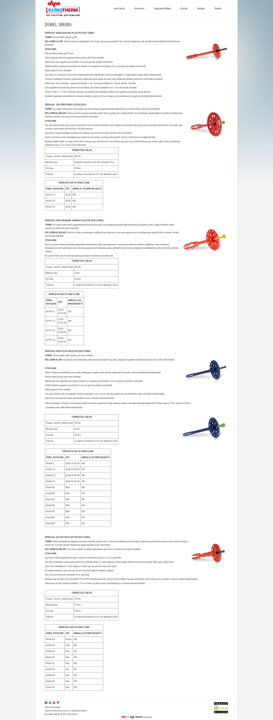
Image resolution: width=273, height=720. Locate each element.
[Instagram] (58, 702)
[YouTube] (54, 702)
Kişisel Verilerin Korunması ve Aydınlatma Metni (66, 710)
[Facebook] (46, 702)
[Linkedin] (50, 702)
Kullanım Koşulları (53, 707)
